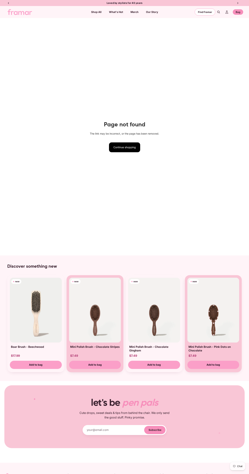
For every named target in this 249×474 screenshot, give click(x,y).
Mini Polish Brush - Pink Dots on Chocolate (209, 348)
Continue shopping (124, 147)
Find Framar (205, 12)
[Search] (219, 12)
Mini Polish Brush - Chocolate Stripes (95, 347)
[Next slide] (58, 310)
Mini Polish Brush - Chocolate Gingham (148, 348)
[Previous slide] (14, 310)
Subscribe (155, 429)
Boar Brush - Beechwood (27, 347)
